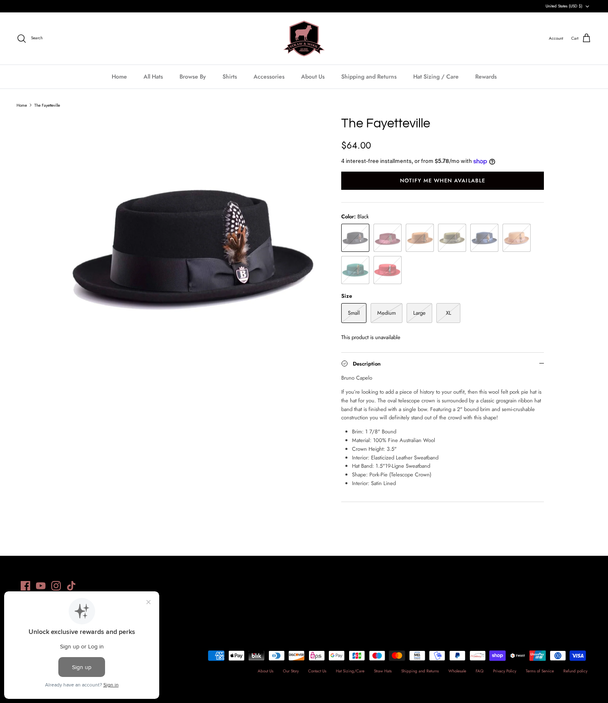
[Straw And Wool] (304, 38)
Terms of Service (540, 671)
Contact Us (317, 671)
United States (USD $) (564, 6)
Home (119, 76)
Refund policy (575, 671)
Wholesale (457, 671)
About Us (313, 76)
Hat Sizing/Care (350, 671)
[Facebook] (25, 586)
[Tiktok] (71, 586)
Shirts (230, 76)
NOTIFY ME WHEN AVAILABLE (442, 180)
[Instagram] (56, 586)
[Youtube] (40, 586)
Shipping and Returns (369, 76)
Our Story (291, 671)
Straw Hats (383, 671)
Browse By (193, 76)
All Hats (153, 76)
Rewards (486, 76)
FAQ (480, 671)
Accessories (269, 76)
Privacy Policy (504, 671)
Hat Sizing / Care (436, 76)
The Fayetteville (47, 105)
